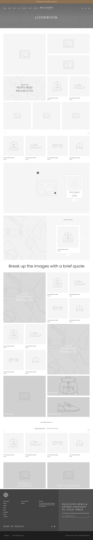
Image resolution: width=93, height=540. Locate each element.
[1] (55, 193)
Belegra (69, 535)
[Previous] (73, 200)
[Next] (88, 133)
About (4, 505)
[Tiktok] (52, 526)
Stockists (5, 512)
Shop (4, 507)
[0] (38, 173)
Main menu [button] (6, 501)
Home (4, 503)
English (7, 535)
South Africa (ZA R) (18, 535)
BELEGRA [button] (41, 501)
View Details (74, 195)
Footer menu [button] (24, 501)
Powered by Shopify (84, 535)
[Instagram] (54, 526)
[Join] (88, 516)
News (4, 514)
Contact (5, 516)
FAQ (4, 510)
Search (23, 503)
